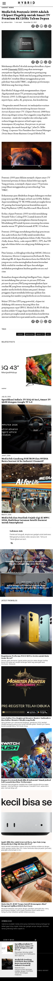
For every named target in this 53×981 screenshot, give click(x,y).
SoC (48, 334)
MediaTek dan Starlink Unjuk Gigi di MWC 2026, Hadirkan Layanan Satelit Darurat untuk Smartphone (26, 520)
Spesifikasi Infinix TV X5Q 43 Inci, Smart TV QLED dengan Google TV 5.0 (26, 400)
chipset (20, 334)
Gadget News (8, 7)
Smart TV (40, 334)
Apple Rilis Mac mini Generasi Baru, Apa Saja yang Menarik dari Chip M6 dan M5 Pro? (23, 843)
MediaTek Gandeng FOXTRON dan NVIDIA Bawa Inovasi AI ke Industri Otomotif (25, 459)
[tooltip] (33, 26)
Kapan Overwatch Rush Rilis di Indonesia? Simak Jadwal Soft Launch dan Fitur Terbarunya (26, 781)
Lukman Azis (8, 22)
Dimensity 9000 (15, 69)
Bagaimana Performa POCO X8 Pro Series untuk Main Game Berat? (25, 657)
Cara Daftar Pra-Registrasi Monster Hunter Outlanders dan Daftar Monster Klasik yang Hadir (26, 719)
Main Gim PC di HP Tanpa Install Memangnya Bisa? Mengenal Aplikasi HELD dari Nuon (23, 905)
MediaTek (30, 334)
